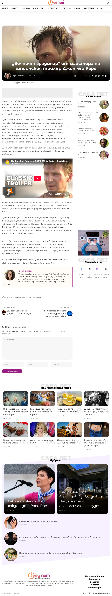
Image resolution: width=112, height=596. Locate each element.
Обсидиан (34, 297)
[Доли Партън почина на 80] (104, 155)
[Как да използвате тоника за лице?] (11, 522)
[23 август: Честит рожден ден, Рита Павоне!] (96, 398)
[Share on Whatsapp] (95, 76)
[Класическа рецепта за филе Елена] (15, 429)
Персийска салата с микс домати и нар (86, 129)
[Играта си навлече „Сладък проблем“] (69, 429)
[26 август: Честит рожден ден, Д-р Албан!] (104, 143)
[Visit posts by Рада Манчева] (7, 76)
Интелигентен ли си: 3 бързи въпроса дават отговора (15, 412)
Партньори (94, 588)
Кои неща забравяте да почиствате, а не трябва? (41, 412)
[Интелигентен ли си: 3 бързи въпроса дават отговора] (15, 398)
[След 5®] (56, 2)
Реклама (94, 585)
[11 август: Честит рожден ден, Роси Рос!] (29, 489)
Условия (94, 582)
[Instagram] (98, 271)
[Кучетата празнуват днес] (104, 104)
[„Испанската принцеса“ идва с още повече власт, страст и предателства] (104, 117)
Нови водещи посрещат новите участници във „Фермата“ (51, 553)
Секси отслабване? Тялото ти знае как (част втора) (94, 443)
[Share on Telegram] (102, 76)
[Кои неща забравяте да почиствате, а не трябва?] (42, 398)
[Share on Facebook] (89, 76)
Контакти (94, 579)
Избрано (56, 460)
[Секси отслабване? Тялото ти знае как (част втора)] (96, 429)
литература (23, 297)
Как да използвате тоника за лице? (38, 521)
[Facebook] (81, 271)
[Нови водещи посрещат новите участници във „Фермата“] (11, 554)
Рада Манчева (18, 76)
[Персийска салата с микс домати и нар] (104, 131)
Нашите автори (94, 576)
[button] (4, 3)
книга (15, 297)
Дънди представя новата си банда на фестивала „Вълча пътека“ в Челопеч (59, 537)
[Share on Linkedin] (99, 76)
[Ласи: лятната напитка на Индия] (69, 398)
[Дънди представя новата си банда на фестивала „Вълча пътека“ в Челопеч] (11, 538)
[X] (89, 271)
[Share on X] (92, 76)
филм (41, 297)
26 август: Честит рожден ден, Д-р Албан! (87, 141)
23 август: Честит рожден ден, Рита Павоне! (94, 412)
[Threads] (105, 271)
